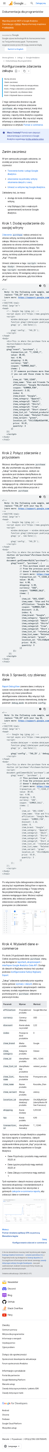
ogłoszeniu (9, 27)
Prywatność (17, 1439)
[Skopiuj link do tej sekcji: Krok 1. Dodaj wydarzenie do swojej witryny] (26, 228)
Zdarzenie (12, 235)
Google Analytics (32, 58)
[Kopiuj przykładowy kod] (44, 286)
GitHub (18, 24)
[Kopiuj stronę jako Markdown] (24, 71)
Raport (11, 686)
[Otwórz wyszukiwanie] (31, 3)
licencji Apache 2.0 (35, 1258)
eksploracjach (33, 962)
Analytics (26, 3)
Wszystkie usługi (9, 1428)
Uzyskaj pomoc (8, 1343)
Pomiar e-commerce (33, 125)
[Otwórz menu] (4, 3)
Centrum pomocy (9, 1330)
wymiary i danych (24, 984)
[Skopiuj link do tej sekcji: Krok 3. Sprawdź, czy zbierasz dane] (12, 679)
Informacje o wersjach (11, 1338)
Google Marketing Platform (13, 1380)
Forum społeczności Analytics (15, 1363)
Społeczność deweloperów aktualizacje (19, 1359)
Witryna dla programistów (13, 1334)
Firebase (6, 1419)
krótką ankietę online (35, 139)
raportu (26, 1191)
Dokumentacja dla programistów (22, 12)
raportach (21, 962)
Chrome (5, 1415)
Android (5, 1410)
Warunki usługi (8, 1384)
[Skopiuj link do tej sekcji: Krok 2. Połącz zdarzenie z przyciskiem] (22, 457)
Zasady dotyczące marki (12, 1393)
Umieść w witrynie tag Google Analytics (26, 187)
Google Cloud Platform (12, 1423)
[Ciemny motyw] (40, 286)
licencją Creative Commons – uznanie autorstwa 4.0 (22, 1255)
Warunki (5, 1439)
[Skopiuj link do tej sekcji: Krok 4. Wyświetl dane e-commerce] (21, 948)
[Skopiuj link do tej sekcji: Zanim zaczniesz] (29, 152)
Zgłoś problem (8, 1347)
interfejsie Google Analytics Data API (19, 965)
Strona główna (8, 58)
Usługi (19, 58)
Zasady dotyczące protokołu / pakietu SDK (20, 1388)
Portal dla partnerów (11, 1375)
